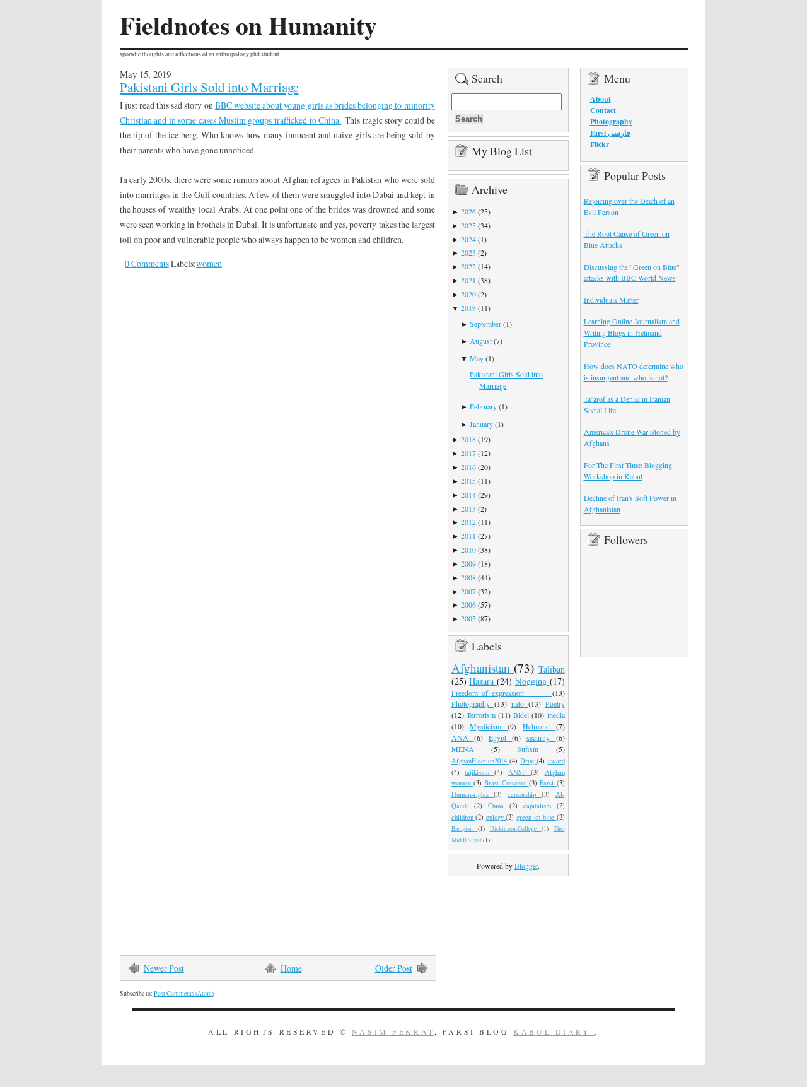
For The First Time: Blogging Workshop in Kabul (628, 470)
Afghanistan (482, 668)
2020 (468, 294)
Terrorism (482, 715)
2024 (468, 239)
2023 (468, 252)
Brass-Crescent (506, 783)
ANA (462, 737)
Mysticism (489, 726)
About (600, 98)
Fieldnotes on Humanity (248, 25)
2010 (468, 549)
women (209, 263)
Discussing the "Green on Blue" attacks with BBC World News (632, 272)
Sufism (536, 749)
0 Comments (147, 263)
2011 (468, 536)
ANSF (519, 772)
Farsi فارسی (610, 132)
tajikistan (479, 772)
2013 (468, 508)
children (463, 817)
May (477, 358)
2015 (468, 481)
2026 (468, 211)
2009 (468, 563)
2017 (468, 453)
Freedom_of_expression (501, 693)
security (540, 737)
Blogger (526, 866)
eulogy (496, 817)
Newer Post (164, 968)
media (556, 715)
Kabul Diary (554, 1031)
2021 (468, 280)
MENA (471, 749)
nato (519, 703)
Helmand (539, 726)
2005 (468, 618)
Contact (603, 110)
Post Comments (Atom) (184, 993)
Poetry (555, 703)
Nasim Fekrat (393, 1031)
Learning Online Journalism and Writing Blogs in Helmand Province (632, 332)
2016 (468, 467)
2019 (468, 308)
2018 (468, 439)
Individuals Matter (611, 300)
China (498, 805)
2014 (468, 495)
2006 (468, 604)
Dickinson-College (516, 829)
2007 (468, 591)
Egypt (500, 737)
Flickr (599, 144)
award (556, 760)
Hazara (483, 681)
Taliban (551, 669)
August (481, 341)
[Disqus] (268, 454)
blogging (532, 681)
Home (291, 968)
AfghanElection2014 (480, 760)
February (483, 406)
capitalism (540, 805)
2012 (468, 522)
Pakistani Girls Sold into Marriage (209, 87)
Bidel (522, 715)
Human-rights (472, 794)
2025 (468, 225)
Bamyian (464, 829)
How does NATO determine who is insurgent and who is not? (633, 371)
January (481, 424)
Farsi (548, 783)
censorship (525, 794)
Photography (472, 703)
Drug (528, 760)
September (485, 324)
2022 (468, 266)
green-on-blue (536, 817)
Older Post (393, 968)
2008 (468, 577)
